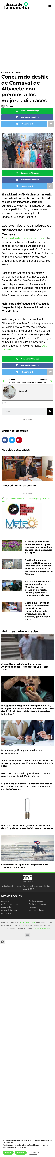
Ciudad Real (6, 913)
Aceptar (8, 1153)
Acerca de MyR (28, 889)
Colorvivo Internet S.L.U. (27, 922)
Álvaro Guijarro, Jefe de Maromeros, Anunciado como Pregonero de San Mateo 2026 (24, 667)
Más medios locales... (38, 910)
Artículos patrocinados (11, 886)
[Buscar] (50, 411)
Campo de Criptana (9, 910)
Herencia (32, 907)
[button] (27, 935)
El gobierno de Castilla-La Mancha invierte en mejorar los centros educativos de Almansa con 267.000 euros (26, 786)
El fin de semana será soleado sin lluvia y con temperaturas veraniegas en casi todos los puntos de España (39, 547)
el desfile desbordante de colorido (25, 238)
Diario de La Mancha (37, 904)
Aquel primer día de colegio (19, 485)
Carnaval (13, 403)
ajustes (23, 1147)
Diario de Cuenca (36, 901)
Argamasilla (6, 907)
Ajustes (33, 1153)
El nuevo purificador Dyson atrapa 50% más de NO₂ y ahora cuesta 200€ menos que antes (27, 827)
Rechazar (20, 1153)
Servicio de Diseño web (32, 886)
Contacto (48, 886)
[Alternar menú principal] (49, 5)
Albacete (7, 403)
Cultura (5, 72)
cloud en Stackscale (42, 928)
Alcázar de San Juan (9, 904)
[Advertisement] (27, 40)
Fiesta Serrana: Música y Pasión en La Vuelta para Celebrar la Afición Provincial (26, 775)
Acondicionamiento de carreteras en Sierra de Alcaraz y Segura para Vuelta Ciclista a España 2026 (27, 763)
